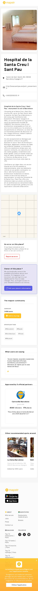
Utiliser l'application (19, 585)
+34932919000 (12, 96)
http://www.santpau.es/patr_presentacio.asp (21, 86)
